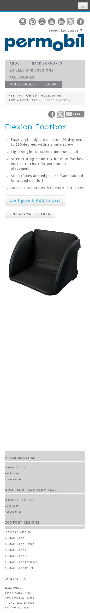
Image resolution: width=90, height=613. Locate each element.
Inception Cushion (18, 532)
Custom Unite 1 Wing (20, 544)
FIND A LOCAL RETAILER (30, 214)
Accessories (51, 96)
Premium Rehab (22, 96)
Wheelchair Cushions (20, 467)
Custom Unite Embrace (21, 562)
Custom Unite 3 (16, 556)
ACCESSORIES (22, 77)
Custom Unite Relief (19, 568)
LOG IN (51, 84)
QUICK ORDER (22, 84)
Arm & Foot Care (23, 100)
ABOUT (16, 63)
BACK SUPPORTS (47, 63)
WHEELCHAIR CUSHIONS (32, 70)
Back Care (12, 473)
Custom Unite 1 (16, 538)
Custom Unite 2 (16, 550)
